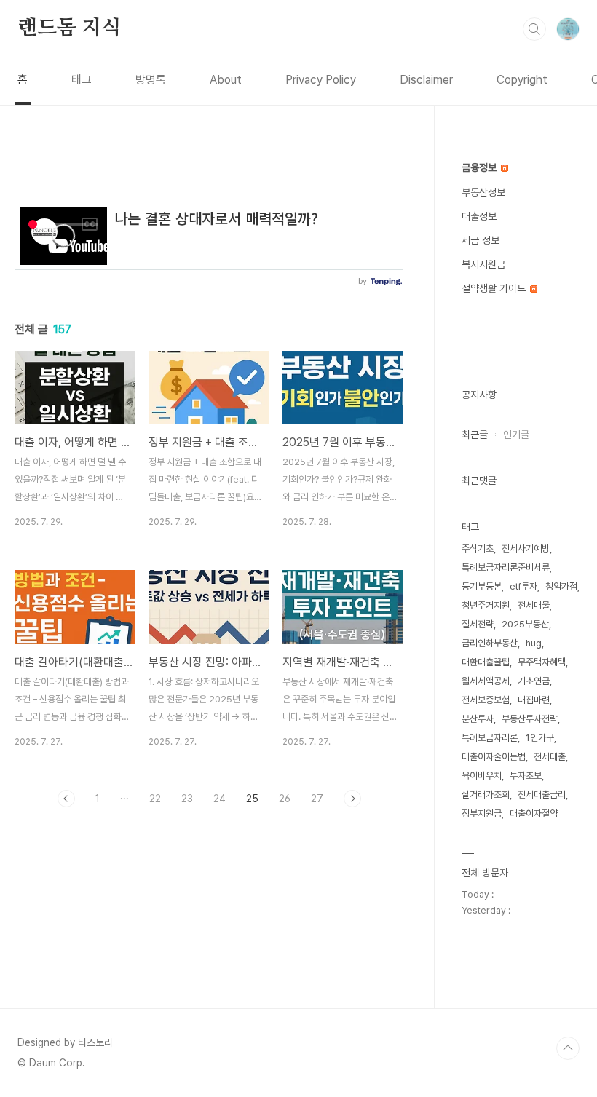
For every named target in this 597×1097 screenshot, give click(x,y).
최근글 (475, 434)
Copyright (522, 80)
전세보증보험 (486, 699)
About (226, 80)
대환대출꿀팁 (486, 662)
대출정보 (479, 216)
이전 (66, 798)
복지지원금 (483, 264)
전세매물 (534, 605)
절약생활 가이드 (495, 288)
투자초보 (526, 775)
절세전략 (478, 624)
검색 (534, 29)
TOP (568, 1048)
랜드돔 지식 (69, 28)
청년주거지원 (486, 605)
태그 (81, 80)
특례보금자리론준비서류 (506, 567)
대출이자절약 (534, 813)
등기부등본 (482, 586)
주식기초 (478, 548)
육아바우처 (482, 775)
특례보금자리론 (490, 737)
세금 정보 (480, 240)
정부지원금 (482, 813)
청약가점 (561, 586)
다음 (352, 798)
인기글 (516, 434)
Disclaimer (426, 80)
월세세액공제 (486, 681)
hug (534, 643)
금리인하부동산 (490, 643)
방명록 (150, 80)
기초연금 (534, 681)
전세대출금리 (542, 794)
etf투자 (523, 586)
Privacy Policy (320, 80)
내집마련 (534, 699)
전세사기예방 (526, 548)
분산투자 (478, 718)
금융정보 (480, 167)
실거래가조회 (486, 794)
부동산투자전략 (530, 718)
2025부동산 (525, 624)
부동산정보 (483, 192)
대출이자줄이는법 (494, 756)
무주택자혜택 (542, 662)
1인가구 (540, 737)
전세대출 (550, 756)
